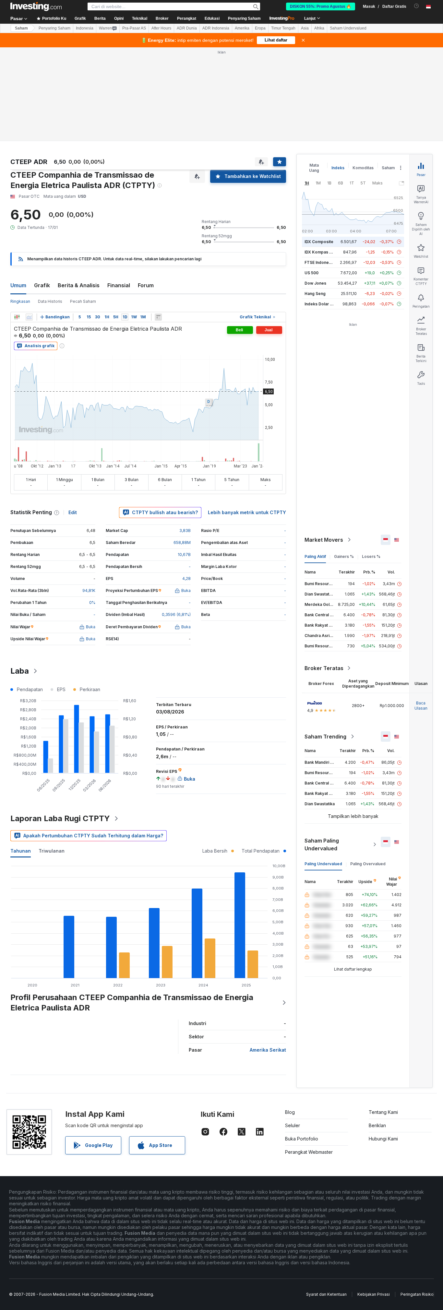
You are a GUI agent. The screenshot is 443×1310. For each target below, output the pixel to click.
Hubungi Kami (383, 1138)
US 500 (311, 272)
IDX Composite (319, 241)
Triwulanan (52, 851)
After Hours (161, 28)
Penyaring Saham (244, 18)
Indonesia (84, 28)
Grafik (42, 285)
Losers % (371, 556)
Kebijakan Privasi (373, 1294)
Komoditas (363, 167)
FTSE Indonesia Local (325, 262)
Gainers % (344, 556)
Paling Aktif (315, 556)
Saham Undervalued (348, 28)
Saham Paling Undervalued (322, 844)
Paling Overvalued (368, 863)
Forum (146, 285)
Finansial (118, 285)
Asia (305, 28)
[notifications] (416, 6)
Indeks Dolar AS (320, 303)
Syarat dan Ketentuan (326, 1294)
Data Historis (50, 301)
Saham (21, 28)
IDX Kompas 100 (320, 252)
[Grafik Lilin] (16, 317)
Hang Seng (315, 293)
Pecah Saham (83, 301)
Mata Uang (314, 168)
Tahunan (20, 851)
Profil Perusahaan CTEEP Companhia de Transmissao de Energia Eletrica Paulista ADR (131, 1002)
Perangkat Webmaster (309, 1152)
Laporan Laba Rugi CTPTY (60, 818)
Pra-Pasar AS (134, 28)
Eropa (260, 28)
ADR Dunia (187, 28)
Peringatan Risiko (417, 1294)
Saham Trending (325, 736)
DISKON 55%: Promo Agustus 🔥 (320, 6)
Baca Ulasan (420, 706)
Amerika (242, 28)
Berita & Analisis (79, 285)
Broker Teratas (324, 668)
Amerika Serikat (268, 1050)
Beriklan (377, 1125)
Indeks (337, 167)
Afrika (319, 28)
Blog (290, 1112)
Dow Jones (315, 283)
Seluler (292, 1125)
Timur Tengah (283, 28)
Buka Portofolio (301, 1138)
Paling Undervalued (323, 863)
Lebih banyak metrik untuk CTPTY (247, 512)
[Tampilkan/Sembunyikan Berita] (158, 317)
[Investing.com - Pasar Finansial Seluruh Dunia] (36, 6)
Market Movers (324, 540)
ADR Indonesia (215, 28)
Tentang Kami (383, 1112)
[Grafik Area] (29, 317)
